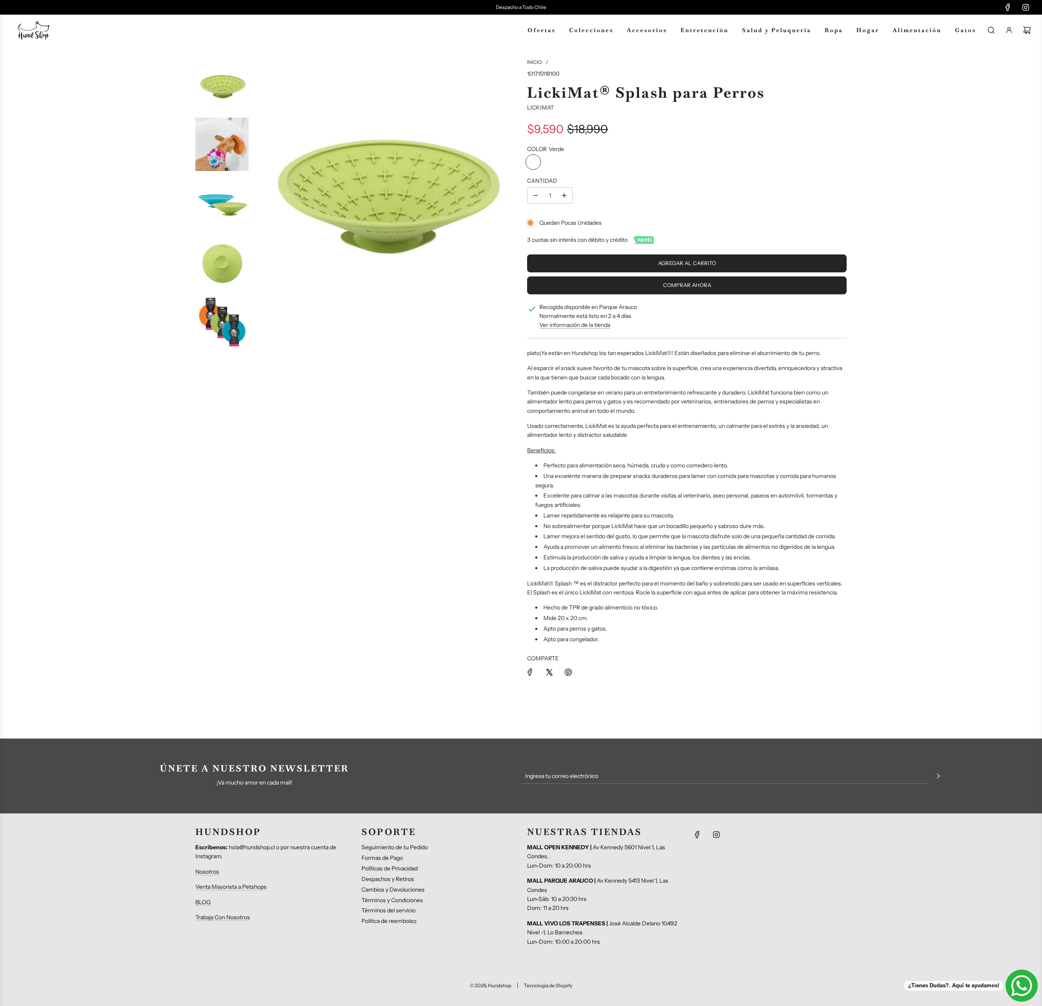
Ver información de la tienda (574, 325)
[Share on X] (549, 672)
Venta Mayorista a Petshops (231, 886)
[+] (564, 195)
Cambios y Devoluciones (393, 889)
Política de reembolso (388, 921)
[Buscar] (991, 30)
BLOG (203, 902)
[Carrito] (1027, 30)
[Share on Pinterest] (568, 672)
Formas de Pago (382, 857)
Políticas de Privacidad (389, 868)
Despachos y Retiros (387, 879)
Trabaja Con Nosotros (222, 917)
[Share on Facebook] (530, 672)
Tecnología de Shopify (548, 985)
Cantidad (542, 180)
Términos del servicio (388, 910)
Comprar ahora (687, 285)
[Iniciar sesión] (1009, 30)
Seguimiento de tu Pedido (394, 847)
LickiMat (540, 107)
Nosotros (207, 871)
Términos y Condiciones (392, 900)
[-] (536, 195)
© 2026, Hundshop (490, 985)
